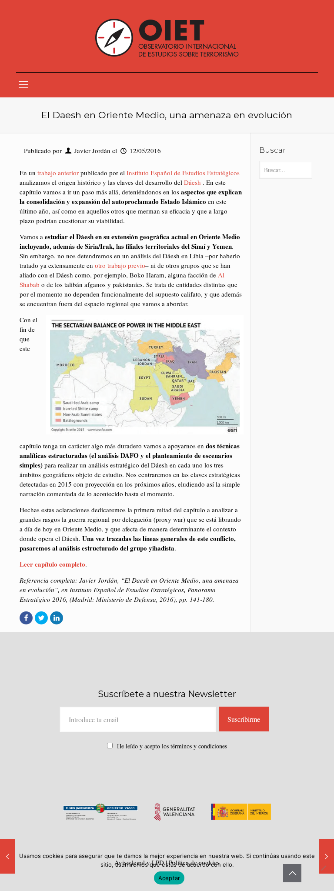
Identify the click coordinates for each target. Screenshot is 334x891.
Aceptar (169, 877)
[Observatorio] (167, 36)
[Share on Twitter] (41, 617)
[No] (323, 868)
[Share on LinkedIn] (56, 617)
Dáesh (192, 182)
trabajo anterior (58, 172)
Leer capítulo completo (52, 564)
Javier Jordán (92, 150)
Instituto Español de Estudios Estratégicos (183, 172)
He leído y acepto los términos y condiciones (172, 746)
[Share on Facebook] (26, 617)
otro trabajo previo (120, 265)
